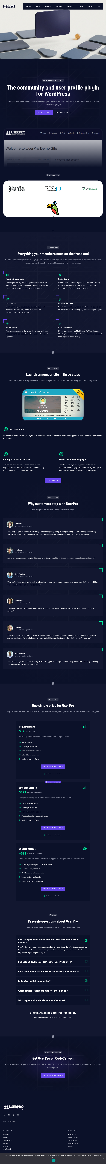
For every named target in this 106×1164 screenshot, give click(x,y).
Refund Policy (73, 1143)
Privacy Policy (73, 1137)
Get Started (7, 1149)
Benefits (6, 1134)
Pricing (90, 6)
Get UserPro (53, 480)
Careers (70, 1146)
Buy (99, 6)
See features (44, 112)
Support (69, 6)
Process (5, 1137)
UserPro (28, 6)
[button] (53, 941)
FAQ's (5, 1146)
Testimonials (7, 1140)
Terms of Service (73, 1140)
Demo (38, 6)
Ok (53, 1161)
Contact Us (72, 1134)
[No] (103, 1158)
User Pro (12, 1121)
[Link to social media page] (4, 1115)
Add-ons (59, 6)
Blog (81, 6)
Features (48, 6)
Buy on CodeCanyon (53, 767)
